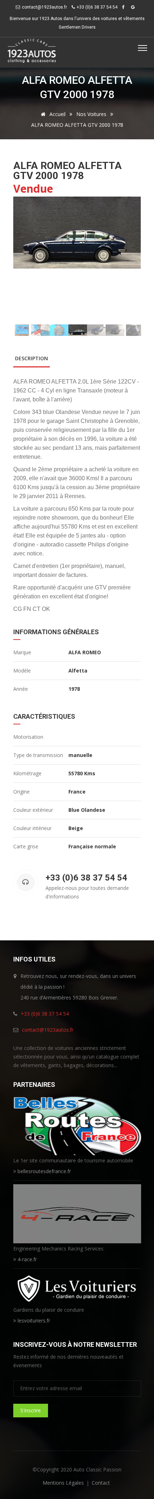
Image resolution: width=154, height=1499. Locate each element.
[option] (77, 233)
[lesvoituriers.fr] (77, 1287)
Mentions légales (63, 1482)
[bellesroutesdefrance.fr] (77, 1125)
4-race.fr (27, 1259)
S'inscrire (30, 1410)
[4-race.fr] (77, 1213)
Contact (101, 1482)
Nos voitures (91, 114)
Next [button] (131, 260)
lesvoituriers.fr (34, 1320)
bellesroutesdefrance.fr (44, 1171)
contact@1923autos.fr (44, 7)
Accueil (57, 114)
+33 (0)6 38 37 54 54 (45, 1013)
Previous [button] (23, 260)
